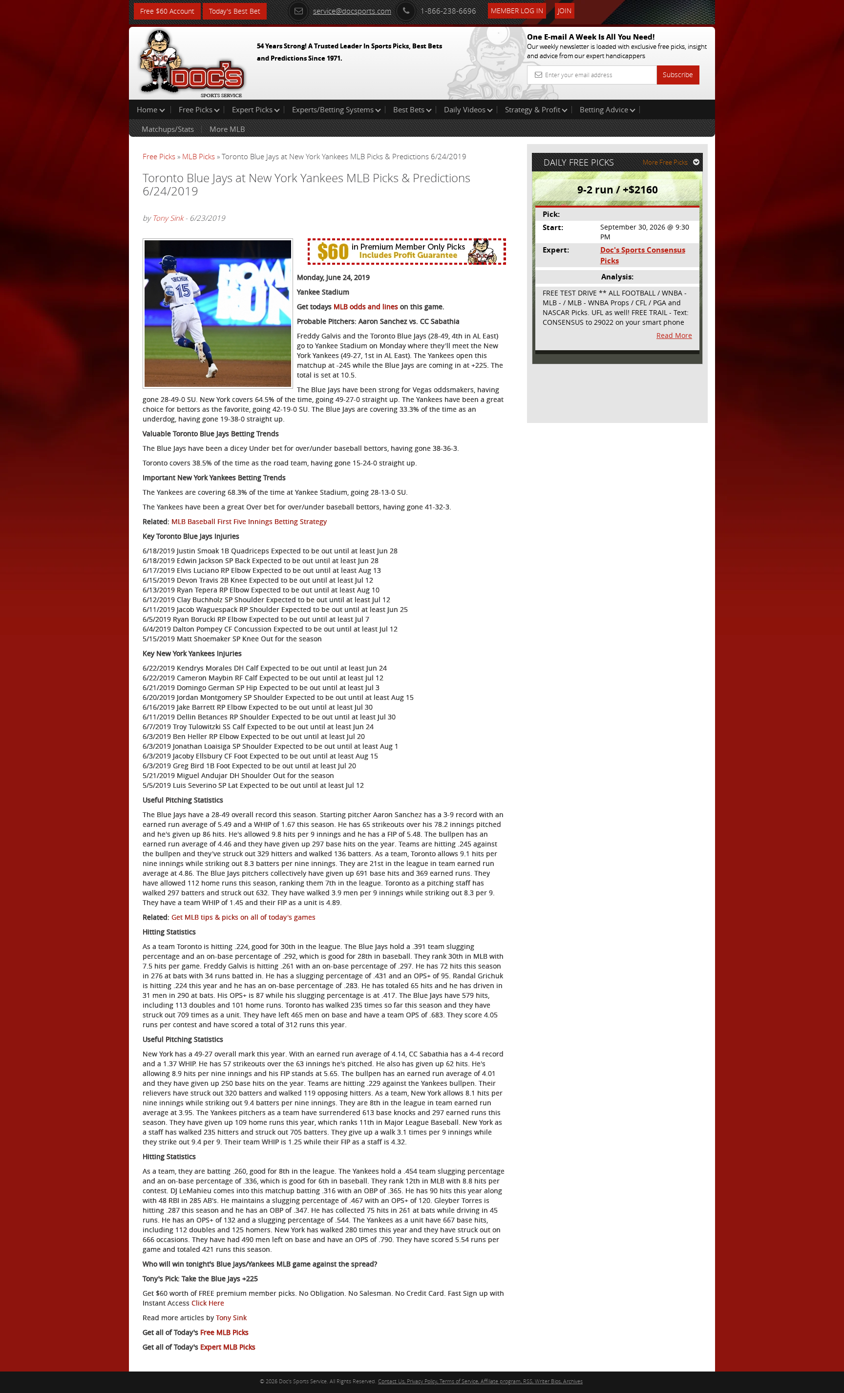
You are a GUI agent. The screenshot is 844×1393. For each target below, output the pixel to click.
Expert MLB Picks (227, 1346)
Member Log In (517, 10)
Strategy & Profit (532, 109)
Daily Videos (464, 109)
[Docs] (192, 61)
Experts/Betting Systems (333, 109)
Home (148, 109)
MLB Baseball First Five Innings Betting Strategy (249, 521)
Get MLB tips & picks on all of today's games (243, 917)
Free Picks (195, 109)
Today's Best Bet (234, 11)
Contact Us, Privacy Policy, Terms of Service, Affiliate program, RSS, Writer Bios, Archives (480, 1381)
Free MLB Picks (224, 1332)
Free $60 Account (167, 11)
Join (564, 10)
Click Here (207, 1303)
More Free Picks (665, 162)
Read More (674, 335)
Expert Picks (252, 109)
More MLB (227, 129)
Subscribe (678, 74)
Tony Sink (167, 218)
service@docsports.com (352, 11)
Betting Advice (604, 109)
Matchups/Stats (168, 129)
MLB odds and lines (366, 306)
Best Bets (408, 109)
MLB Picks (198, 156)
